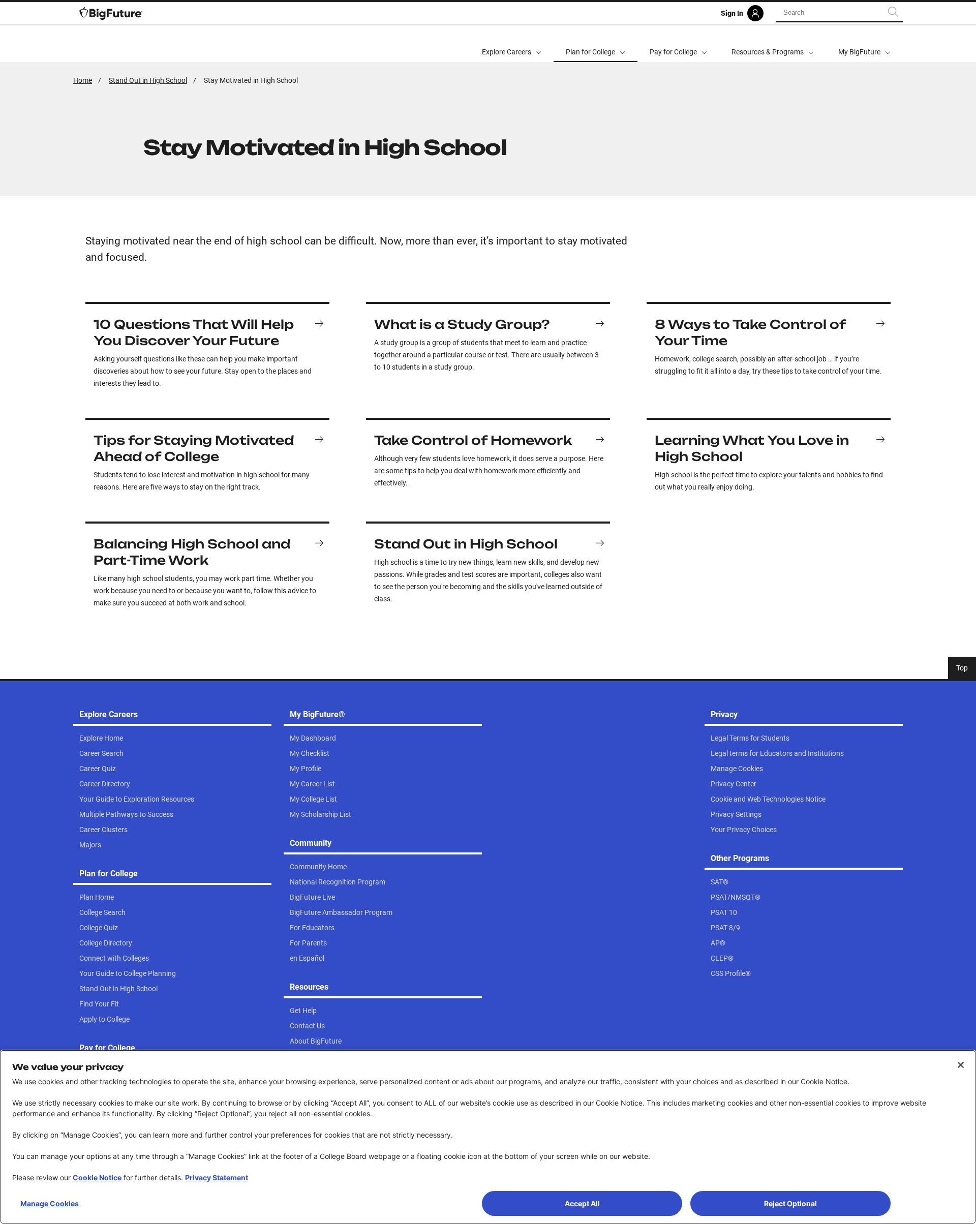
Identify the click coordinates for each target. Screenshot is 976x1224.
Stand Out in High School (148, 80)
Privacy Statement (216, 1177)
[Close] (961, 1065)
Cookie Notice (97, 1177)
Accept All (582, 1203)
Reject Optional (790, 1203)
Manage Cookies (49, 1203)
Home (82, 80)
